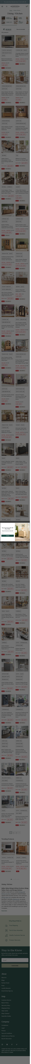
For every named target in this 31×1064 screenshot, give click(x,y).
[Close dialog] (28, 523)
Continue (7, 535)
